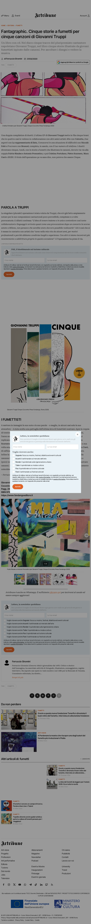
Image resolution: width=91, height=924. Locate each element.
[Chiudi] (77, 434)
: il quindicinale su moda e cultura (30, 465)
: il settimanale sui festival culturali (30, 472)
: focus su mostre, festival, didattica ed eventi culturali (38, 455)
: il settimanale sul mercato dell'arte (31, 459)
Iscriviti (17, 487)
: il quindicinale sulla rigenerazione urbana (33, 462)
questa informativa (59, 479)
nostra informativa (44, 477)
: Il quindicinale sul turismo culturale (30, 468)
